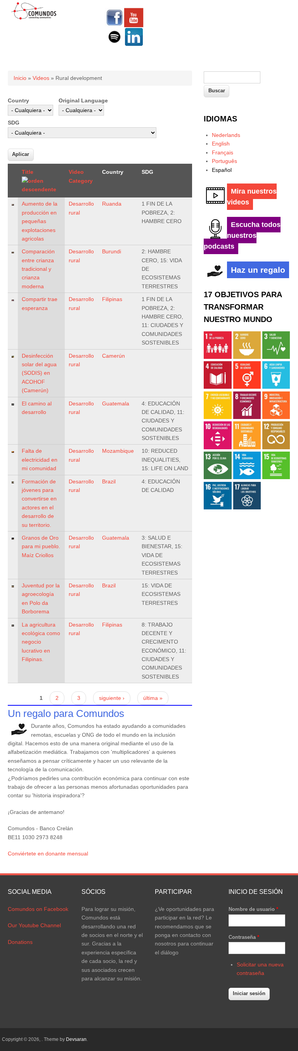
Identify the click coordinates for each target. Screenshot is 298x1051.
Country (18, 100)
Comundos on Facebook (38, 909)
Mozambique (118, 451)
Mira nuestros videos (252, 196)
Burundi (111, 251)
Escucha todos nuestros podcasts (242, 235)
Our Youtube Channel (34, 925)
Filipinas (112, 299)
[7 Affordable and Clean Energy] (217, 417)
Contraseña (244, 937)
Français (222, 152)
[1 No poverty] (217, 357)
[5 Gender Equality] (247, 387)
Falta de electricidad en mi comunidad (39, 459)
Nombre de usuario (253, 909)
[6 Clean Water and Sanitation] (276, 387)
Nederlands (226, 135)
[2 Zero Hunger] (247, 357)
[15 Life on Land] (276, 477)
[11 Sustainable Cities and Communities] (247, 447)
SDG (13, 122)
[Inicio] (34, 18)
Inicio (20, 78)
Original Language (83, 100)
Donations (20, 942)
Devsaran (76, 1039)
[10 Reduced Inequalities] (217, 447)
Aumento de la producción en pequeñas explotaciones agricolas (39, 221)
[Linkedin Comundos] (134, 45)
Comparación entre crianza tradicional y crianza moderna (38, 268)
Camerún (113, 356)
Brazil (109, 481)
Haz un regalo (258, 269)
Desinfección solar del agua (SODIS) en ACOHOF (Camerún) (39, 373)
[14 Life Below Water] (247, 477)
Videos (41, 78)
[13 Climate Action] (217, 477)
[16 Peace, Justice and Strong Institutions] (217, 507)
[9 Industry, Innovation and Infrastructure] (276, 417)
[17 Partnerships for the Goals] (247, 507)
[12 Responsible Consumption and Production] (276, 447)
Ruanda (111, 204)
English (221, 143)
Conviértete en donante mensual (48, 853)
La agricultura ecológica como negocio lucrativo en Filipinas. (41, 642)
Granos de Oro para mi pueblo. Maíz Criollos (41, 546)
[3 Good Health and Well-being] (276, 357)
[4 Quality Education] (217, 387)
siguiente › (112, 698)
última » (153, 698)
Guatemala (115, 403)
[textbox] (232, 77)
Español (222, 170)
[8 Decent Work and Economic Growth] (247, 417)
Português (224, 161)
